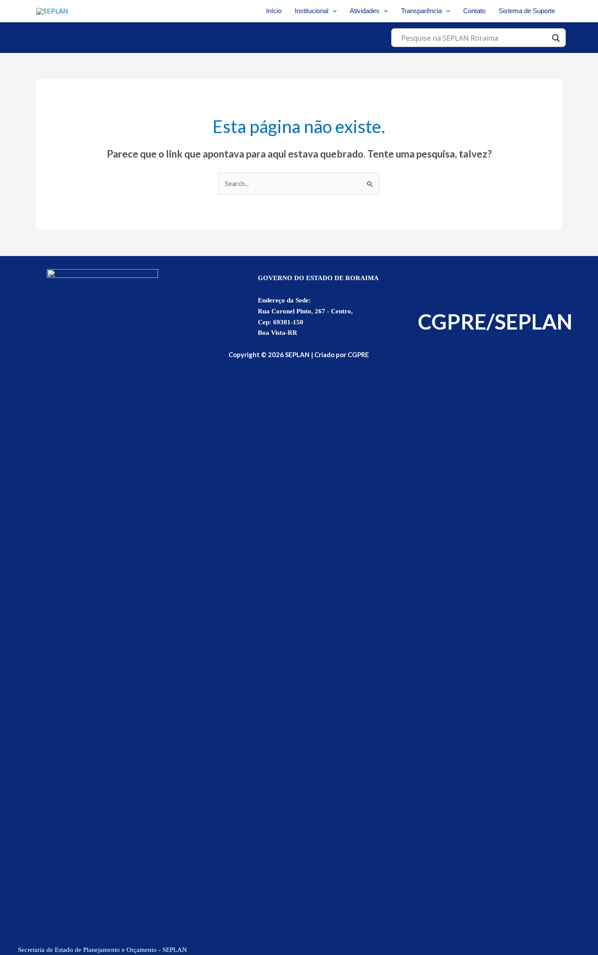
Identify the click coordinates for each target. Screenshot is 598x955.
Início (273, 10)
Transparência (421, 10)
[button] (332, 11)
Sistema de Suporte (527, 10)
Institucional (311, 10)
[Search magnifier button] (556, 38)
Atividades (365, 10)
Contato (474, 10)
